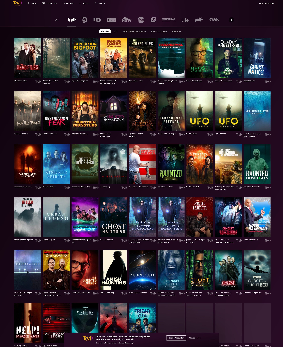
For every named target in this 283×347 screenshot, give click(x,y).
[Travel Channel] (19, 3)
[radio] (57, 19)
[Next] (231, 20)
